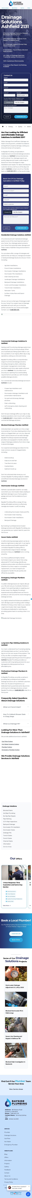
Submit (7, 116)
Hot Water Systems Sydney (10, 744)
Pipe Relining (7, 819)
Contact (6, 1173)
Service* (19, 93)
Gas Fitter (7, 1138)
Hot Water (7, 1141)
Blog (5, 1154)
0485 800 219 (21, 116)
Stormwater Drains (9, 830)
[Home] (16, 3)
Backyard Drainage (9, 824)
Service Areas (7, 846)
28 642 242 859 (13, 1119)
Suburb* (6, 93)
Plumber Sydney (7, 747)
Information (7, 844)
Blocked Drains (8, 810)
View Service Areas (16, 1089)
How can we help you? (10, 105)
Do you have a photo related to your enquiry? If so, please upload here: (14, 99)
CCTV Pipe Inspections (10, 821)
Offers (6, 1157)
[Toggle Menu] (31, 599)
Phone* (6, 87)
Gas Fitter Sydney (7, 741)
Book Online (16, 940)
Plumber (7, 1132)
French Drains (7, 838)
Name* (6, 77)
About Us (7, 1176)
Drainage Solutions (10, 1135)
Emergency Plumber (11, 1144)
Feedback (7, 1170)
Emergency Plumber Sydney (11, 750)
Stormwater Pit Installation (11, 827)
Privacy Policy (8, 1182)
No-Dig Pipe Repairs (9, 816)
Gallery (6, 1166)
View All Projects (15, 1073)
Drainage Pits (7, 832)
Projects (6, 1163)
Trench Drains (7, 835)
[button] (16, 707)
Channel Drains (8, 841)
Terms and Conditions (11, 1179)
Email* (5, 82)
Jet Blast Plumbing (9, 813)
